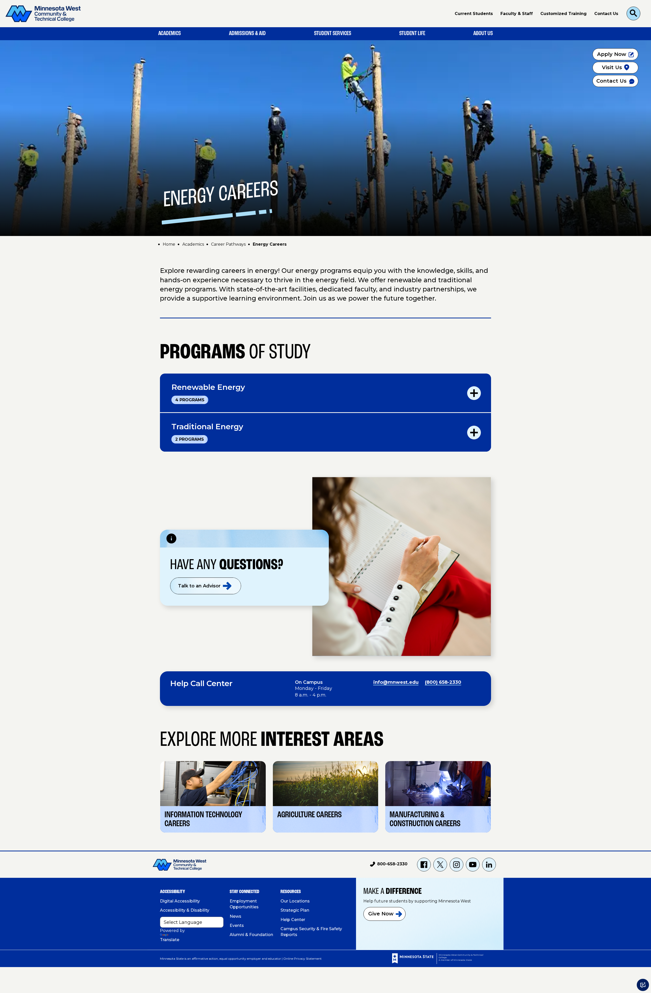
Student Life (412, 34)
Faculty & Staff (516, 13)
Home (169, 244)
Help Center (292, 919)
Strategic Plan (294, 910)
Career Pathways (228, 244)
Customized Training (563, 13)
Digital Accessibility (180, 901)
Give (380, 914)
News (235, 916)
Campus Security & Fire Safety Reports (311, 931)
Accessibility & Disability (184, 910)
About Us (483, 34)
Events (237, 925)
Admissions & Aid (247, 34)
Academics (169, 34)
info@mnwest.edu (396, 682)
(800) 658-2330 (443, 682)
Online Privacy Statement (302, 958)
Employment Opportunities (244, 904)
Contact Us (606, 13)
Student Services (332, 34)
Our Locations (295, 901)
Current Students (474, 13)
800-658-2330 (388, 865)
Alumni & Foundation (251, 934)
